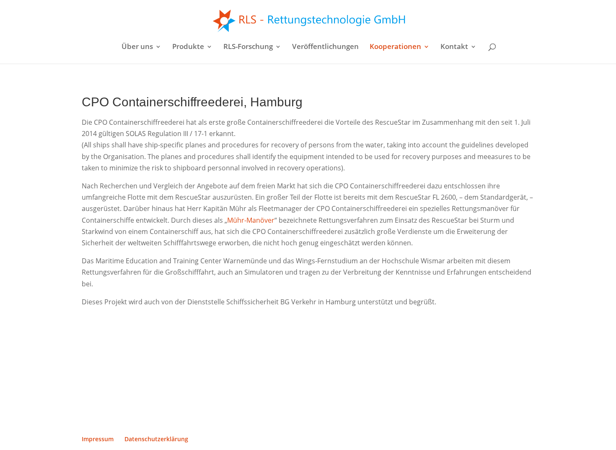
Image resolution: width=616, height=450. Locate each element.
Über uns (137, 47)
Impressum (98, 439)
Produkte (188, 47)
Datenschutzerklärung (156, 439)
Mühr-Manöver (250, 220)
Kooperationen (395, 47)
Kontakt (454, 47)
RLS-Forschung (248, 47)
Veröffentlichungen (325, 47)
